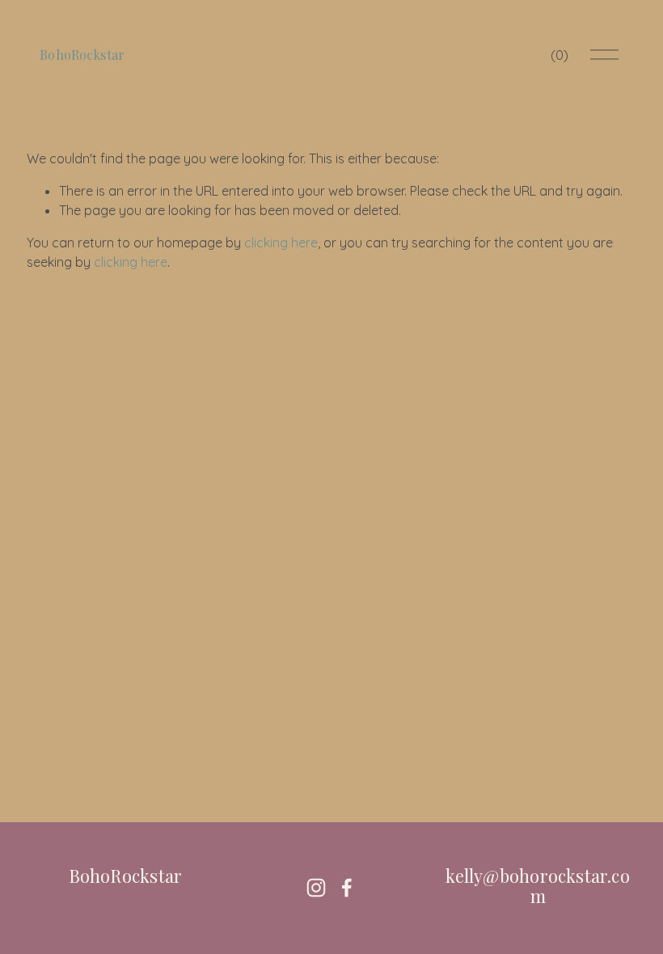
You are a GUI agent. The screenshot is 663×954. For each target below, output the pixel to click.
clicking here (281, 242)
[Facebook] (347, 887)
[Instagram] (316, 887)
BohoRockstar (82, 54)
